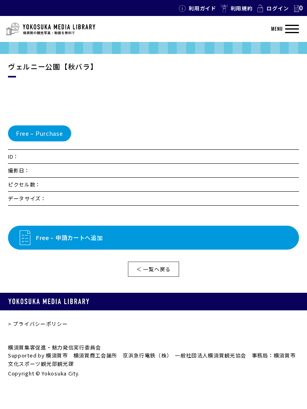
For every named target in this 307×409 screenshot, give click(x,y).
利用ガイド (202, 8)
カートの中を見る (298, 8)
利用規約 (242, 8)
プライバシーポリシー (40, 324)
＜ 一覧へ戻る (153, 269)
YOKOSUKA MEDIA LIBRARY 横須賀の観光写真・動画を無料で (51, 29)
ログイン (278, 8)
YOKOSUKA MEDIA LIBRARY (49, 301)
